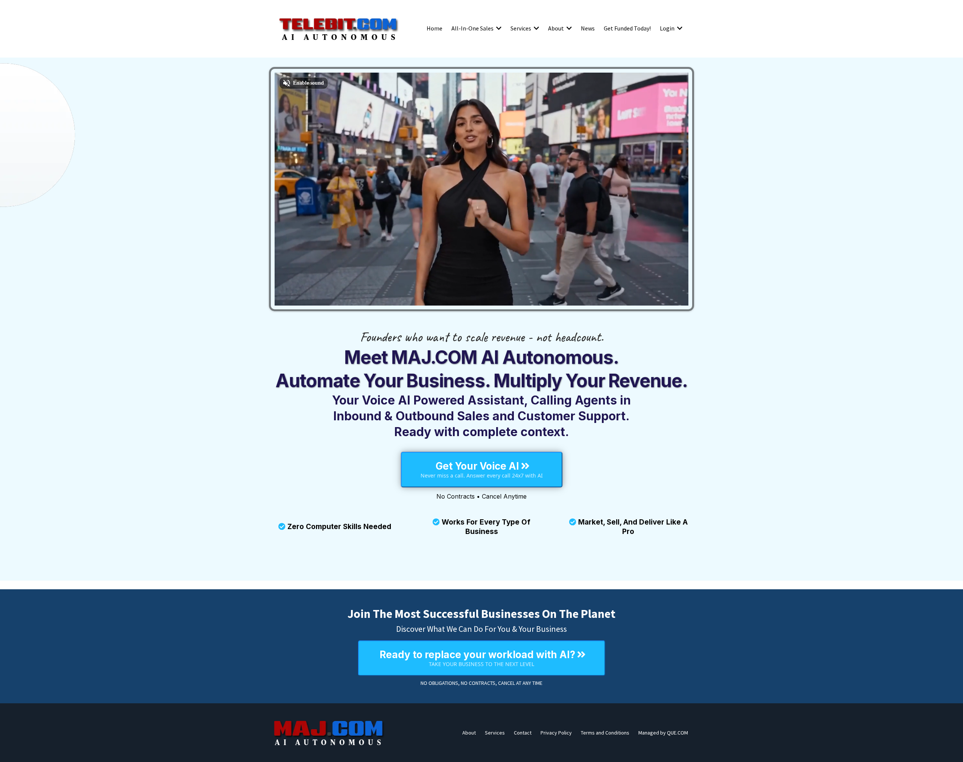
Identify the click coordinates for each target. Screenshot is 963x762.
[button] (498, 28)
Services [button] (521, 28)
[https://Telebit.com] (338, 28)
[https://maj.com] (329, 733)
